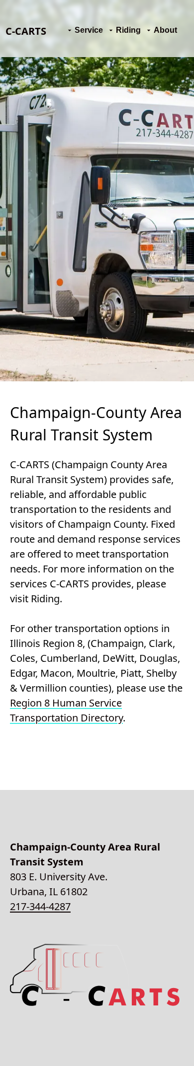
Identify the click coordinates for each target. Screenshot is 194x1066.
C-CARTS (25, 31)
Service (89, 30)
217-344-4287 (40, 906)
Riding (128, 30)
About (165, 30)
